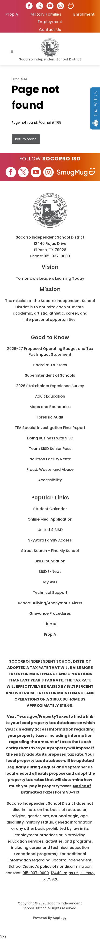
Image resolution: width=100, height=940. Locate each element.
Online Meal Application (50, 519)
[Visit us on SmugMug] (70, 5)
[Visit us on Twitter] (39, 5)
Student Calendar (50, 509)
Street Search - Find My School (50, 550)
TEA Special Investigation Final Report (50, 427)
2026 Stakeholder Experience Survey (50, 386)
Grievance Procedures (50, 613)
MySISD (50, 582)
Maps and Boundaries (50, 406)
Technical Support (50, 592)
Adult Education (50, 396)
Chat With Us (95, 103)
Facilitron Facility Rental (50, 459)
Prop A (11, 14)
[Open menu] (12, 51)
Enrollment (84, 14)
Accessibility (50, 480)
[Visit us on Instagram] (60, 5)
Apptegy (60, 917)
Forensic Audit (50, 417)
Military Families (45, 14)
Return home (26, 139)
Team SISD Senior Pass (50, 448)
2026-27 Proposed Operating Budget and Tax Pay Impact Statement (50, 351)
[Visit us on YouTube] (50, 5)
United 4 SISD (50, 529)
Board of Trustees (50, 365)
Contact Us (50, 29)
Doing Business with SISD (50, 438)
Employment (50, 21)
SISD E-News (50, 571)
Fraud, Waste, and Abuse (50, 469)
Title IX (50, 624)
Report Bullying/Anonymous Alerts (50, 603)
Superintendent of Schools (50, 375)
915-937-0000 (57, 256)
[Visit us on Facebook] (29, 5)
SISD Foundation (50, 561)
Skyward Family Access (50, 540)
